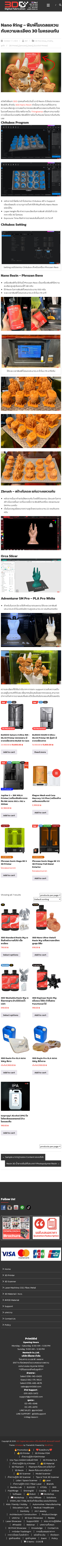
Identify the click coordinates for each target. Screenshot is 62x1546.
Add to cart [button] (9, 752)
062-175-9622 (34, 1379)
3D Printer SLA (50, 1460)
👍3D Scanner (23, 1473)
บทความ (8, 1312)
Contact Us (10, 1318)
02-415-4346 (31, 1403)
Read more (40, 752)
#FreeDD (16, 1524)
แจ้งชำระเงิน (39, 1534)
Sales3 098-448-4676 (31, 1383)
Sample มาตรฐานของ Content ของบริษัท (23, 1157)
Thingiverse (37, 111)
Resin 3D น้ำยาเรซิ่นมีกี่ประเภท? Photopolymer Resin (33, 1163)
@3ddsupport (39, 1413)
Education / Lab (21, 1507)
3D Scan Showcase (34, 1518)
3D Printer (10, 1275)
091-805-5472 (31, 1393)
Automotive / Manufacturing (46, 1504)
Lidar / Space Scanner (26, 1480)
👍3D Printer (23, 1453)
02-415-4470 (31, 1407)
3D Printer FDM (42, 1453)
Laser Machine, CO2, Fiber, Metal (20, 1287)
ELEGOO (31, 1487)
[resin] (30, 45)
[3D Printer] (13, 45)
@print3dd (37, 1410)
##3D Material (12, 1300)
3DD (15, 101)
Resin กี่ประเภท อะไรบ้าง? (40, 1470)
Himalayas (19, 1445)
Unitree (55, 1490)
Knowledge (37, 1528)
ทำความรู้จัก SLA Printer (23, 1463)
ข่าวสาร (50, 41)
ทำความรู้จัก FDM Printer (33, 1456)
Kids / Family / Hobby (16, 1504)
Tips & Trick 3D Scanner (47, 1477)
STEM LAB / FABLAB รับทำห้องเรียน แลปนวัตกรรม (33, 1500)
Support (9, 1306)
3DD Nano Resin (23, 104)
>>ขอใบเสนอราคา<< (45, 1531)
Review (51, 1518)
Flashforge (13, 1490)
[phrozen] (23, 45)
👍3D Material (47, 1463)
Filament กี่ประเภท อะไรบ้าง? (42, 1466)
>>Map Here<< (31, 1417)
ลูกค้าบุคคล (30, 1538)
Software (17, 1494)
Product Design (49, 1514)
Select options (10, 954)
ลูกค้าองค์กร (14, 1538)
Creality (42, 1490)
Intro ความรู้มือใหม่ (52, 1521)
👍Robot (31, 1494)
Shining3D (28, 1490)
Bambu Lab (16, 1487)
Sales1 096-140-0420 (31, 1376)
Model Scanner (43, 1473)
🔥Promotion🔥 (22, 1450)
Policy (8, 1325)
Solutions (51, 1497)
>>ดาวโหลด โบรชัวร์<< (18, 1534)
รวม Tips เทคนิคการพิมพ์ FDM (24, 1460)
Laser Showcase (13, 1521)
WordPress (49, 1445)
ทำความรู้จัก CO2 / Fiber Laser (27, 1484)
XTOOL (43, 1487)
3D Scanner (10, 1281)
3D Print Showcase (17, 1528)
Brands (50, 1484)
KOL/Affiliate (35, 1497)
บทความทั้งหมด (47, 1524)
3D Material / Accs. (14, 1294)
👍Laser (46, 1480)
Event (43, 1538)
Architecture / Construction (23, 1514)
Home (8, 1269)
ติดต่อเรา (54, 1534)
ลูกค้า (3, 45)
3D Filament (18, 1466)
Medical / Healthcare (44, 1507)
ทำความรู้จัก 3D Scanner (19, 1477)
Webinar (30, 1524)
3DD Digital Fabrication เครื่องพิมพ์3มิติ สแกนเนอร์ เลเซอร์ (38, 1441)
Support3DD (32, 1521)
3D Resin (19, 1470)
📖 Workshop (47, 1494)
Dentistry (24, 1511)
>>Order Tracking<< (21, 1531)
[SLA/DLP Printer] (41, 45)
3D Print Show (40, 41)
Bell (26, 41)
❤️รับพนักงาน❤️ (44, 1450)
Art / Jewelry (40, 1511)
